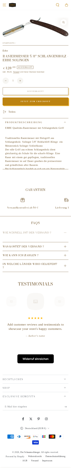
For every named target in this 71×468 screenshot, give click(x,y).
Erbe (5, 50)
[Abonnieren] (66, 407)
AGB (24, 460)
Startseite (9, 43)
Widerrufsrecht (35, 456)
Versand (16, 72)
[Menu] (4, 5)
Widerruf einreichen (36, 359)
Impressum (47, 460)
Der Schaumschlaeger (30, 452)
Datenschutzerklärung (55, 456)
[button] (57, 5)
